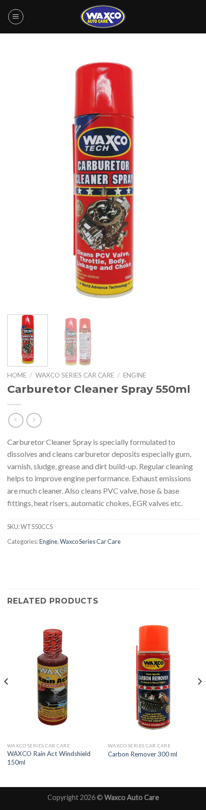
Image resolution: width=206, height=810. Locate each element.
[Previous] (23, 179)
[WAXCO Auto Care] (103, 16)
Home (16, 375)
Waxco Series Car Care (74, 375)
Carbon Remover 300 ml (142, 754)
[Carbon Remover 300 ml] (153, 677)
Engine (134, 375)
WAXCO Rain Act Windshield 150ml (49, 758)
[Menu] (15, 16)
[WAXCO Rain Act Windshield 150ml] (52, 677)
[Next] (183, 179)
